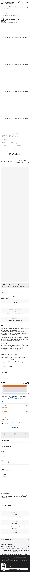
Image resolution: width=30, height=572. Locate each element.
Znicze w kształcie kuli (22, 14)
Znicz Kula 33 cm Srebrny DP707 (10, 15)
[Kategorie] (27, 2)
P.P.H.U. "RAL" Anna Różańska (14, 145)
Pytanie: (5, 470)
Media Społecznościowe (8, 546)
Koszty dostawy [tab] (25, 436)
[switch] (3, 570)
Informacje (4, 542)
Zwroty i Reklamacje (7, 544)
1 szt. (15, 142)
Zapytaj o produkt (19, 157)
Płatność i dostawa (7, 539)
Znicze (12, 14)
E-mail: (4, 452)
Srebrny (6, 141)
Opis (9, 287)
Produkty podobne (18, 287)
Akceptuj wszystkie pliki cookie (15, 562)
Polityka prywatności (12, 496)
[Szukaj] (27, 8)
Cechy (3, 287)
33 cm (8, 139)
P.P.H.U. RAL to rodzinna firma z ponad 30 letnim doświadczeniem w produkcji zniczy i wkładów (14, 550)
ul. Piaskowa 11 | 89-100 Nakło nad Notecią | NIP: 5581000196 (14, 554)
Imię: (5, 461)
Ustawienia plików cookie (15, 569)
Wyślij (5, 501)
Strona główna (5, 14)
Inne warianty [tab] (5, 436)
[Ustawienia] (23, 2)
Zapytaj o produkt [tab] (15, 436)
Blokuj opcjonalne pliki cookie (15, 566)
